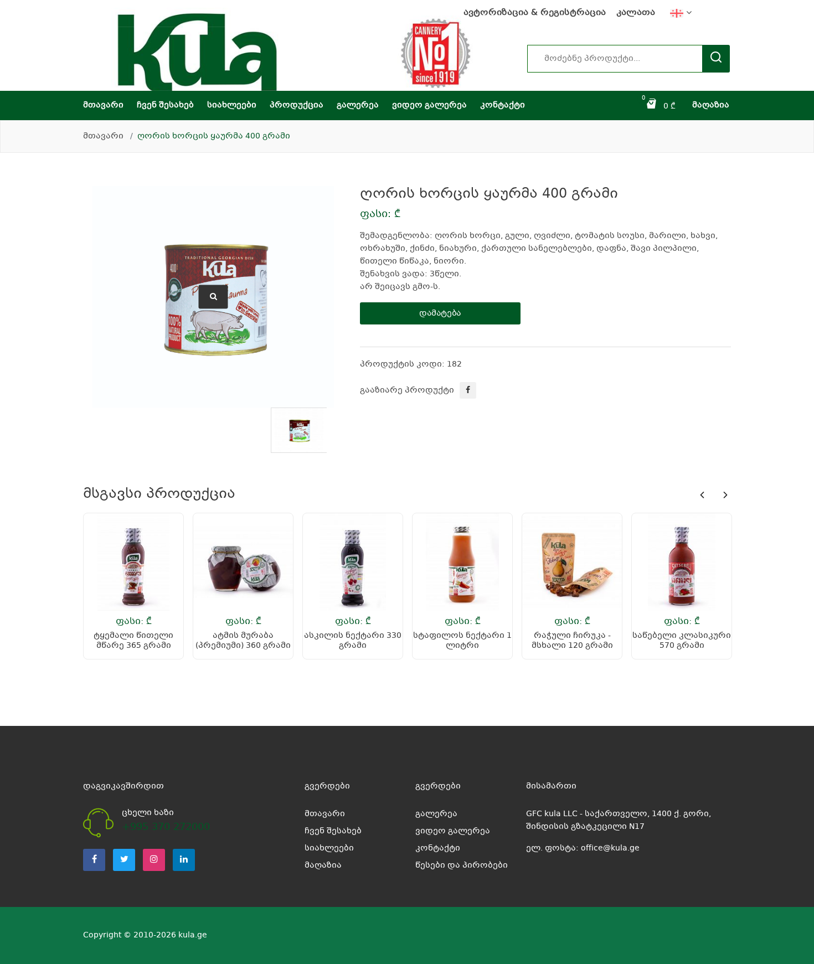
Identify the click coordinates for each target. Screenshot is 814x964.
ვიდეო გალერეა (429, 105)
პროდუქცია (296, 105)
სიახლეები (231, 105)
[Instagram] (154, 860)
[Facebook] (94, 860)
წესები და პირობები (461, 865)
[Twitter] (124, 860)
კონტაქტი (502, 105)
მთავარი (103, 105)
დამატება (440, 313)
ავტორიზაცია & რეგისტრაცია (534, 13)
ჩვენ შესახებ (165, 105)
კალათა (635, 13)
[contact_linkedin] (184, 860)
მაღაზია (710, 105)
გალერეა (358, 105)
